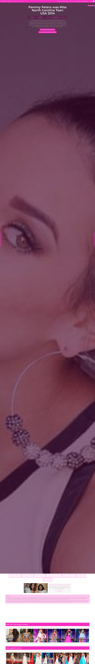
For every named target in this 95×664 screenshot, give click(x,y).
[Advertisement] (47, 613)
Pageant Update (6, 1)
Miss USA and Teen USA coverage (16, 1)
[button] (93, 1)
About (91, 1)
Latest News (59, 1)
